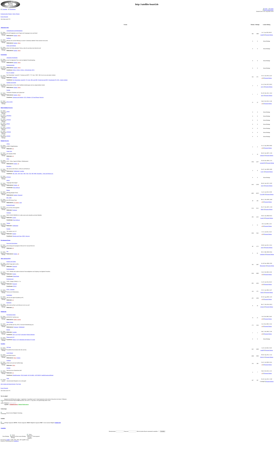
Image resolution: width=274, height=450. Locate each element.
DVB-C (22, 70)
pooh (20, 202)
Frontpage (14, 77)
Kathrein (8, 127)
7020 (27, 173)
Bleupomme (262, 265)
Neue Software (16, 187)
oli (262, 78)
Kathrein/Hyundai (10, 205)
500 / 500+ (15, 173)
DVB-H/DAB (28, 70)
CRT (14, 334)
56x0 (21, 173)
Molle (262, 209)
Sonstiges (3, 343)
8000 (35, 173)
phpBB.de (16, 441)
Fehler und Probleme (11, 45)
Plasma (14, 339)
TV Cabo (28, 80)
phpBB (8, 439)
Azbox (8, 111)
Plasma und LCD (10, 337)
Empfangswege (9, 279)
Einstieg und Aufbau (11, 261)
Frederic (15, 163)
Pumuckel (20, 195)
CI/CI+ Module (27, 97)
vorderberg (262, 254)
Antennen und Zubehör (18, 97)
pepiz (262, 185)
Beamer (8, 329)
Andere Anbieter (64, 80)
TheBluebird (16, 171)
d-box (7, 158)
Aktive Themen (16, 13)
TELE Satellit (24, 375)
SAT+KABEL (31, 375)
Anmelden (4, 9)
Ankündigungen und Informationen (14, 30)
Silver (19, 35)
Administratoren (14, 404)
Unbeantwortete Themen (6, 13)
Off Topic (8, 347)
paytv (262, 86)
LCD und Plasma (35, 97)
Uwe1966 (262, 194)
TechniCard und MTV (43, 80)
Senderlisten (9, 295)
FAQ (266, 8)
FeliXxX (262, 357)
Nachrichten (4, 54)
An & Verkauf (9, 353)
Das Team (18, 384)
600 (19, 173)
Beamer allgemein (30, 334)
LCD (16, 334)
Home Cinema (9, 322)
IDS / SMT (9, 197)
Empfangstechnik (10, 65)
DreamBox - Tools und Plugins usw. (45, 173)
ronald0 (262, 34)
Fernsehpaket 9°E (53, 80)
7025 (30, 173)
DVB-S (14, 70)
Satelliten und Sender (11, 82)
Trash (7, 378)
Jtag (7, 251)
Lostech (14, 217)
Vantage (8, 223)
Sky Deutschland (16, 80)
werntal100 (262, 163)
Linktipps (8, 360)
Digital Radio (16, 276)
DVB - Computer (10, 289)
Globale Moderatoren (23, 404)
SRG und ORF (34, 80)
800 (32, 173)
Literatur (8, 368)
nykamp (262, 306)
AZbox (8, 143)
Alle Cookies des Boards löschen (8, 384)
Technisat (8, 131)
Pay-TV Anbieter (10, 72)
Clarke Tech (9, 151)
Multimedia (3, 311)
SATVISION (38, 375)
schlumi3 (262, 155)
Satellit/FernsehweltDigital (47, 375)
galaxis (8, 180)
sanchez (17, 202)
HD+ (58, 80)
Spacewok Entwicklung (11, 243)
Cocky (262, 171)
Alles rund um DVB (5, 258)
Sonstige (8, 136)
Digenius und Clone (17, 236)
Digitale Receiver (5, 140)
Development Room (5, 240)
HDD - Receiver (26, 236)
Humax (8, 123)
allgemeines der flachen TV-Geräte (27, 339)
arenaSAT (23, 80)
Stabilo (15, 319)
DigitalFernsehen (16, 375)
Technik (8, 90)
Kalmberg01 (58, 422)
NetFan (262, 292)
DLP (19, 334)
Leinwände (23, 334)
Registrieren (13, 9)
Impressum (270, 10)
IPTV (33, 70)
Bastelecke (8, 302)
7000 (24, 173)
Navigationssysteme (10, 314)
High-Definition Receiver (7, 107)
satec (262, 95)
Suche (271, 8)
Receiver (42, 97)
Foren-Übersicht (4, 16)
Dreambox (8, 115)
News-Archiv (9, 101)
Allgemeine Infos (5, 27)
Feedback (8, 38)
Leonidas (22, 171)
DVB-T (18, 70)
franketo (15, 35)
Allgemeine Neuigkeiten (11, 57)
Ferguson (8, 119)
